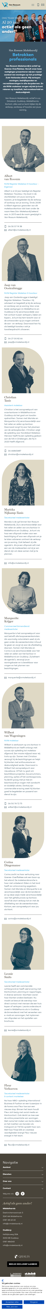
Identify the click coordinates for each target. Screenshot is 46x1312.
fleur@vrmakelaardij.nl (18, 1145)
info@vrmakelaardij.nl (42, 5)
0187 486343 (9, 1242)
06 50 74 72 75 (15, 803)
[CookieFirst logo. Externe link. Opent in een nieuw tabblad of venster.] (3, 1280)
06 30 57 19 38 (15, 226)
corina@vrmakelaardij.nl (19, 918)
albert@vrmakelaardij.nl (19, 230)
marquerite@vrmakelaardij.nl (22, 677)
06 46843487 (14, 451)
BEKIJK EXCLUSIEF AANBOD (23, 1264)
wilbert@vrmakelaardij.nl (20, 807)
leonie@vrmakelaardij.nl (19, 1030)
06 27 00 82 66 (15, 338)
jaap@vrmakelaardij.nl (18, 342)
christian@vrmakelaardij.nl (20, 454)
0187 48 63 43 (38, 4)
